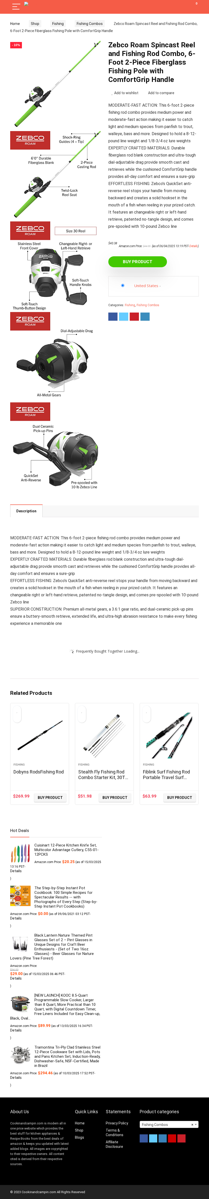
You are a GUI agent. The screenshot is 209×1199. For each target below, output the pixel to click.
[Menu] (16, 7)
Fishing (58, 24)
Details (193, 246)
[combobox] (169, 1124)
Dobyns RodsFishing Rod (39, 771)
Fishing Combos (90, 24)
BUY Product (137, 261)
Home (15, 24)
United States (146, 285)
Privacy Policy (117, 1123)
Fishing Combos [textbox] (167, 1125)
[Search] (172, 7)
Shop (35, 24)
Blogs (79, 1137)
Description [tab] (26, 511)
